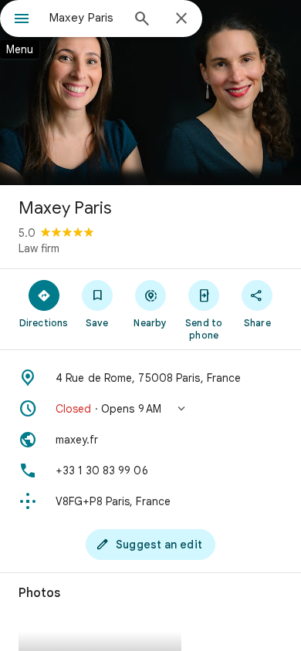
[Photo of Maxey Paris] (150, 92)
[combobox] (84, 17)
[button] (150, 408)
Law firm (39, 248)
